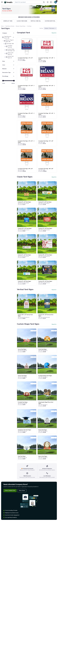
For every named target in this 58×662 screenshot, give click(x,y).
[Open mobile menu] (2, 2)
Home (2, 26)
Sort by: (41, 28)
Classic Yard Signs (24, 177)
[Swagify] (8, 2)
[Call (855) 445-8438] (47, 2)
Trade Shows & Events (9, 26)
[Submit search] (44, 2)
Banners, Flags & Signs (20, 26)
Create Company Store (10, 490)
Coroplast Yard (23, 33)
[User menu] (52, 2)
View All (54, 33)
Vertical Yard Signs (25, 289)
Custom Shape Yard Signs (28, 324)
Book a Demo (22, 490)
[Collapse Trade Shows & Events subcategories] (13, 37)
